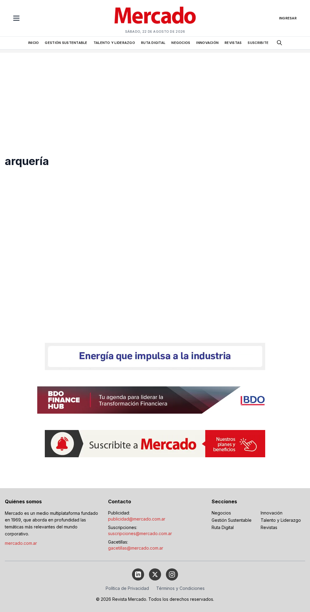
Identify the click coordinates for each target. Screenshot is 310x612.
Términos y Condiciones (180, 588)
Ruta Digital (223, 527)
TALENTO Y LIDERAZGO (114, 43)
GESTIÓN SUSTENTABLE (66, 43)
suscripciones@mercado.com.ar (140, 533)
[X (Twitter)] (155, 574)
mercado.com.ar (21, 543)
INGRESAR (288, 18)
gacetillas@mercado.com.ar (135, 548)
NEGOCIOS (180, 43)
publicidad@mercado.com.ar (136, 518)
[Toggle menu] (16, 18)
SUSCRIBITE (258, 43)
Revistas (269, 527)
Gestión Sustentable (232, 520)
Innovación (271, 512)
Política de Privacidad (127, 588)
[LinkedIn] (138, 574)
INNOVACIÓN (207, 43)
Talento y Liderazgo (281, 520)
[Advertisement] (155, 95)
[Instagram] (172, 574)
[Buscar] (279, 42)
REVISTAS (233, 43)
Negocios (221, 512)
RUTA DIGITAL (153, 43)
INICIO (33, 43)
